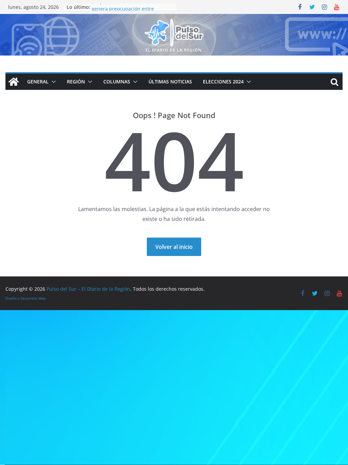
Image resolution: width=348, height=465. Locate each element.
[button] (52, 81)
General (38, 81)
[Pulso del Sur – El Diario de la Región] (174, 18)
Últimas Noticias (170, 81)
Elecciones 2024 (223, 81)
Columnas (116, 81)
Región (76, 81)
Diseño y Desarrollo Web (25, 298)
